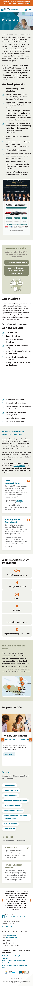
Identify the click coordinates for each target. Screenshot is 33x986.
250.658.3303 (11, 935)
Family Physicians (10, 795)
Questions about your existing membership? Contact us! (16, 270)
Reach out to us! (19, 466)
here (20, 3)
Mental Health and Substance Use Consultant (15, 817)
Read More (8, 754)
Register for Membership (16, 262)
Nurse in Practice (10, 824)
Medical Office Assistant (13, 811)
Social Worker (9, 829)
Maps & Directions (8, 927)
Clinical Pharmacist (11, 790)
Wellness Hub (11, 848)
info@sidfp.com (11, 937)
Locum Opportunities (12, 806)
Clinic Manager (9, 785)
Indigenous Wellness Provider (15, 800)
